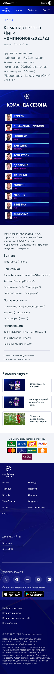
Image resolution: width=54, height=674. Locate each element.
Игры (5, 507)
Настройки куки (10, 623)
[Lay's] (32, 444)
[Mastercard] (11, 450)
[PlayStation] (22, 444)
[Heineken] (11, 444)
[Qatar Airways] (27, 457)
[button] (45, 10)
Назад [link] (10, 19)
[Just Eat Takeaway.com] (42, 450)
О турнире (33, 501)
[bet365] (32, 450)
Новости (32, 488)
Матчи (5, 482)
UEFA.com (7, 543)
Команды (32, 482)
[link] (19, 10)
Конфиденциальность (13, 608)
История (32, 495)
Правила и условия (11, 613)
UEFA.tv (6, 495)
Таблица (6, 488)
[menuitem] (19, 10)
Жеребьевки (8, 501)
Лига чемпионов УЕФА (6, 10)
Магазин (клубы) (36, 507)
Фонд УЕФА (7, 549)
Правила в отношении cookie (16, 618)
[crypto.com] (22, 450)
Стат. (5, 513)
